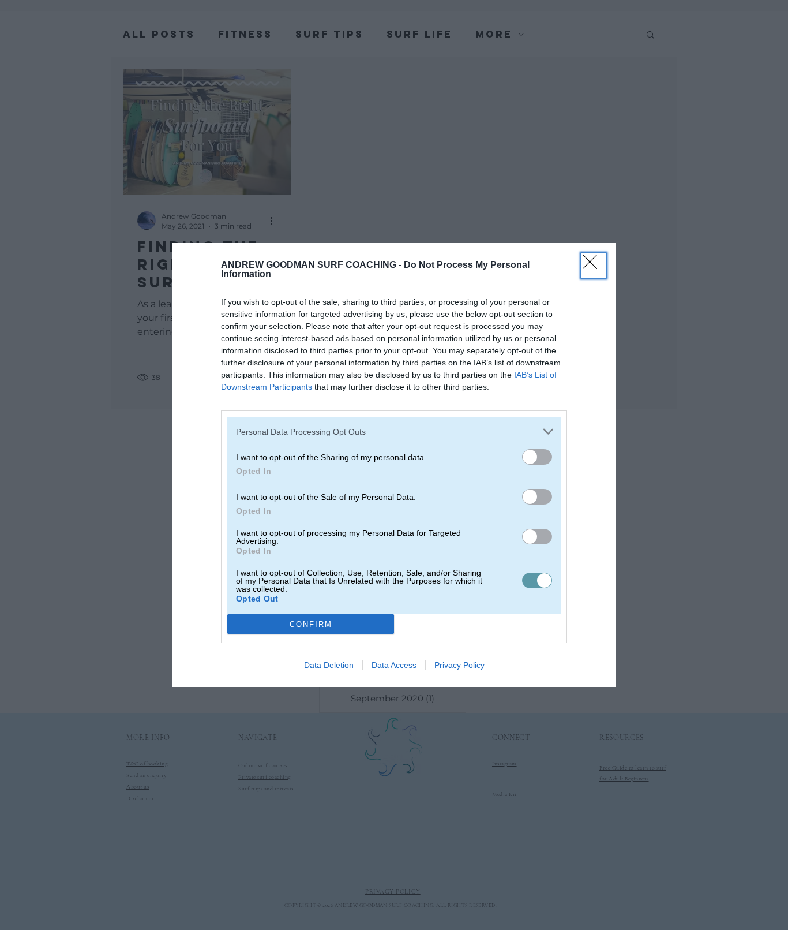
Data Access (394, 665)
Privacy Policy (459, 665)
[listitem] (394, 431)
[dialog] (394, 465)
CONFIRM (311, 624)
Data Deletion (329, 665)
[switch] (537, 457)
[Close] (594, 266)
